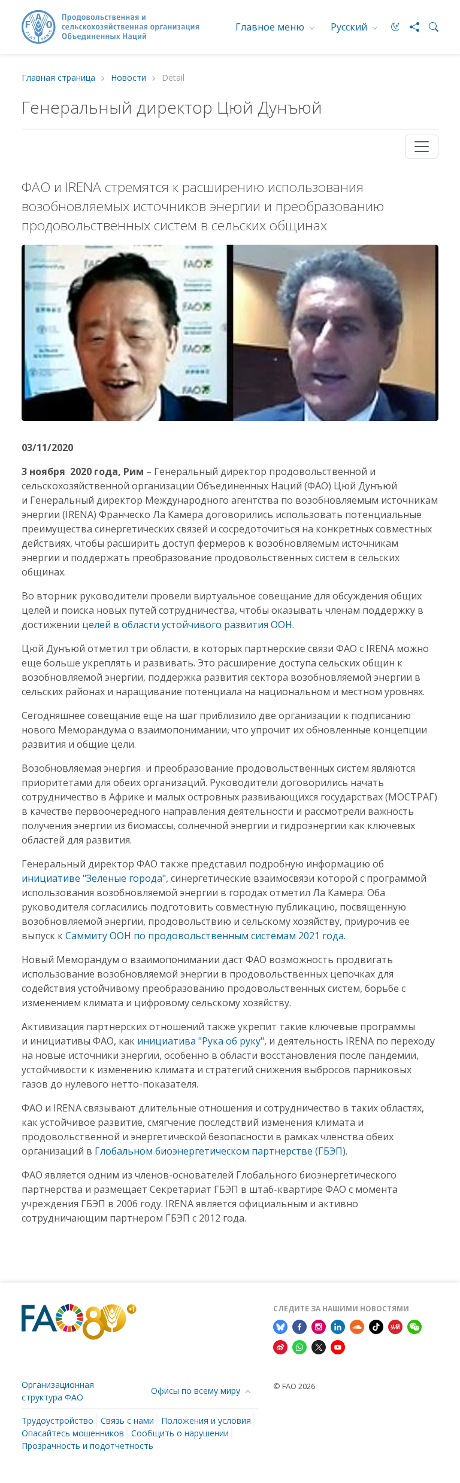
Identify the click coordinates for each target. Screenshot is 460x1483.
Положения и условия (206, 1420)
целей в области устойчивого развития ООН (187, 624)
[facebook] (299, 1325)
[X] (318, 1346)
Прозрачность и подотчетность (87, 1445)
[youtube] (338, 1346)
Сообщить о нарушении (180, 1433)
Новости (128, 78)
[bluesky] (280, 1325)
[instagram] (318, 1325)
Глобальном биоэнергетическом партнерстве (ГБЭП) (220, 1151)
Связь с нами (127, 1420)
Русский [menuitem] (350, 27)
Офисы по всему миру (197, 1390)
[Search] (428, 27)
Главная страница (58, 78)
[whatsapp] (299, 1346)
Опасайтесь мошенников (73, 1433)
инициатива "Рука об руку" (200, 1040)
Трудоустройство (57, 1420)
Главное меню (271, 27)
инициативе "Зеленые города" (94, 878)
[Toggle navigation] (421, 147)
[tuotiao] (395, 1325)
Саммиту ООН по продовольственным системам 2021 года (204, 935)
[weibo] (280, 1346)
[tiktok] (376, 1325)
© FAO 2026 (294, 1386)
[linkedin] (338, 1325)
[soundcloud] (357, 1325)
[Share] (409, 27)
